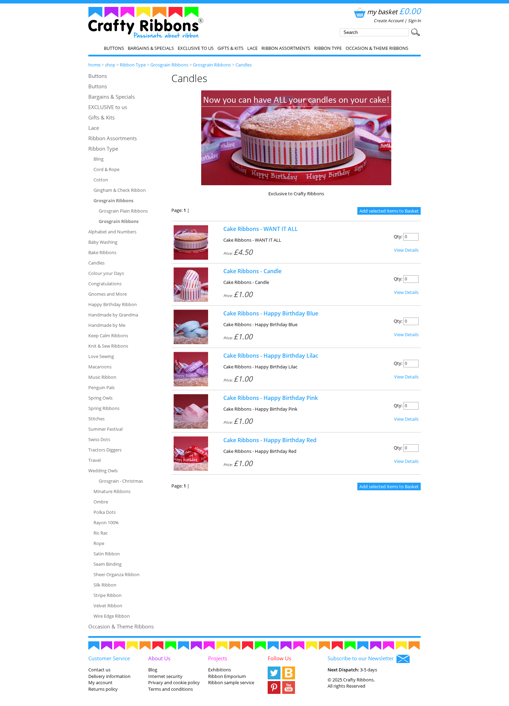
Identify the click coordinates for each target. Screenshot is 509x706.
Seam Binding (107, 564)
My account (100, 682)
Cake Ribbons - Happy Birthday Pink (270, 398)
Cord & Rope (106, 169)
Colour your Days (106, 273)
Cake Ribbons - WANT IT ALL (260, 229)
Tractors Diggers (105, 450)
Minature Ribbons (112, 491)
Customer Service (109, 658)
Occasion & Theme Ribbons (377, 48)
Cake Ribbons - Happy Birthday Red (269, 440)
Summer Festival (105, 429)
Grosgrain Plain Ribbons (123, 211)
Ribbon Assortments (285, 48)
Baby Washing (102, 242)
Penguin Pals (101, 387)
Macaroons (99, 366)
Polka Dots (104, 512)
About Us (159, 658)
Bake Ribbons (102, 252)
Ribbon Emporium (227, 676)
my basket (394, 11)
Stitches (96, 418)
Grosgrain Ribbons (169, 65)
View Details (406, 250)
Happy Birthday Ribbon (112, 304)
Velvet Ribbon (107, 605)
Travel (94, 460)
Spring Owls (100, 398)
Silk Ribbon (104, 585)
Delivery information (109, 676)
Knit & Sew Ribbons (108, 346)
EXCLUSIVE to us (196, 48)
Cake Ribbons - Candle (252, 271)
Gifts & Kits (230, 48)
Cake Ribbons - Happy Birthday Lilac (270, 355)
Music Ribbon (102, 377)
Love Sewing (101, 356)
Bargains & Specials (151, 48)
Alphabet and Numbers (112, 231)
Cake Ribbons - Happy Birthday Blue (270, 313)
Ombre (100, 501)
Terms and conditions (170, 689)
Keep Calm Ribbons (108, 335)
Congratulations (105, 283)
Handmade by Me (106, 325)
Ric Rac (100, 533)
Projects (217, 658)
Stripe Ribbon (107, 595)
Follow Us (279, 658)
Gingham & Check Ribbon (119, 190)
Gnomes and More (107, 294)
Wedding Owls (103, 470)
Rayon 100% (106, 522)
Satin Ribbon (106, 553)
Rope (98, 543)
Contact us (99, 670)
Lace (252, 48)
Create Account (388, 21)
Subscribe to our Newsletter (362, 658)
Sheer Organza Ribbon (116, 574)
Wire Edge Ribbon (111, 616)
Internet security (165, 676)
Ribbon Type (328, 48)
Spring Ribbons (103, 408)
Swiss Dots (99, 439)
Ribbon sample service (231, 682)
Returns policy (103, 689)
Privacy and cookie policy (174, 682)
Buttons (114, 48)
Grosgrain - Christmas (121, 481)
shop (110, 65)
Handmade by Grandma (113, 315)
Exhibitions (219, 670)
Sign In (414, 21)
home (94, 65)
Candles (243, 65)
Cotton (100, 179)
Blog (152, 670)
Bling (98, 159)
